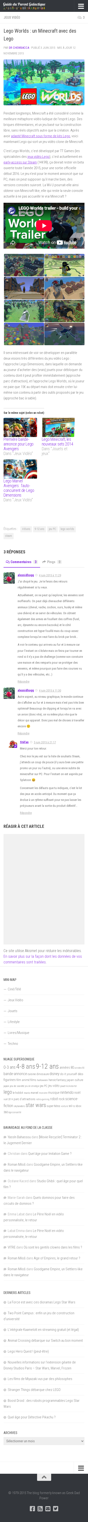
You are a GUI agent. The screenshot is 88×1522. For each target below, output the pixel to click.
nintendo (67, 1092)
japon (6, 1086)
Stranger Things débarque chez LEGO (34, 1390)
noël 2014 (8, 1099)
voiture (64, 1106)
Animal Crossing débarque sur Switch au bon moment (45, 1340)
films (33, 1080)
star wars (36, 1105)
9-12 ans (39, 529)
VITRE (11, 1247)
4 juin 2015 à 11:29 (50, 575)
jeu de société (17, 1086)
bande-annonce (15, 1074)
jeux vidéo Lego (38, 156)
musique (54, 1092)
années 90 (79, 1067)
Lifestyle (14, 1022)
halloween (42, 1080)
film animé (23, 1080)
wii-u (72, 1106)
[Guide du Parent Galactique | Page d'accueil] (31, 6)
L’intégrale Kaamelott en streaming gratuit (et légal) (43, 1330)
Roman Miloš (17, 1164)
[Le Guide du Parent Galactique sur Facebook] (32, 1509)
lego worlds (67, 529)
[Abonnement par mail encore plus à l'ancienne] (48, 1509)
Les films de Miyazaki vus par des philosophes (40, 1379)
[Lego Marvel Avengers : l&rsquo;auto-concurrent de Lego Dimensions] (20, 469)
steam (8, 536)
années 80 (67, 1068)
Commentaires (23, 562)
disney (54, 1073)
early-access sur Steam (20, 162)
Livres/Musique (18, 1033)
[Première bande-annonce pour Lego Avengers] (20, 427)
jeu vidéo (54, 1086)
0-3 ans (9, 1067)
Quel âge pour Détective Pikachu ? (32, 1417)
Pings (53, 562)
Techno (13, 1043)
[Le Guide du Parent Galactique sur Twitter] (56, 1509)
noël (77, 1092)
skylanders (19, 1106)
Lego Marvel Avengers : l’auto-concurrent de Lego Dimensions (19, 488)
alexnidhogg (26, 575)
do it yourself (68, 1074)
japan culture (75, 1080)
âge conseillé (14, 1112)
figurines (10, 1080)
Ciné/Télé (14, 989)
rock (62, 1099)
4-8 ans (26, 529)
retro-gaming (43, 1099)
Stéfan (24, 742)
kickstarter (71, 1086)
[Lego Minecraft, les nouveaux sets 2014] (58, 427)
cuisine (32, 1074)
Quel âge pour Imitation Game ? (50, 1153)
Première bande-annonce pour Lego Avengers (19, 444)
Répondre (23, 681)
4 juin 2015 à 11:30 (50, 690)
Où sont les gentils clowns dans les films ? (53, 1247)
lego (8, 1092)
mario (27, 1092)
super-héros (53, 1106)
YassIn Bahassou (19, 1137)
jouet (62, 1086)
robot (54, 1099)
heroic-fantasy (57, 1080)
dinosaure (42, 1074)
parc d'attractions (24, 1099)
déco (80, 1074)
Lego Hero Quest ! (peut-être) (28, 1351)
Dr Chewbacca (19, 47)
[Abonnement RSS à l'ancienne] (40, 1509)
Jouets (12, 1011)
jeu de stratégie (32, 1086)
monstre (43, 1092)
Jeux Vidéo (12, 17)
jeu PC (52, 529)
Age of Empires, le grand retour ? (57, 1258)
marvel (34, 1092)
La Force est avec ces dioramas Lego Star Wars (41, 1302)
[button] (44, 82)
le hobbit (18, 1092)
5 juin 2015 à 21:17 (45, 742)
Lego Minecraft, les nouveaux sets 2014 (57, 441)
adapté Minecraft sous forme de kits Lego (40, 136)
